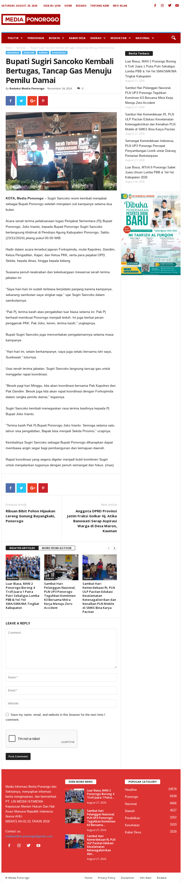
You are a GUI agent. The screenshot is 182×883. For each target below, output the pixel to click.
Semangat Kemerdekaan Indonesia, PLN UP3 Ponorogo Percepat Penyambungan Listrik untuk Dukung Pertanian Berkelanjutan (150, 148)
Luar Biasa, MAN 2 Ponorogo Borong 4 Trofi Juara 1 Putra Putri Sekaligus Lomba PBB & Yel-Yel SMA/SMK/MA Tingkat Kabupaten (22, 595)
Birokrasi (21, 47)
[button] (173, 38)
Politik (13, 38)
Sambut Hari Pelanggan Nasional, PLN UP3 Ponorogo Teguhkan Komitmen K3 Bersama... (101, 818)
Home (68, 5)
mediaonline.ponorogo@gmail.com (29, 836)
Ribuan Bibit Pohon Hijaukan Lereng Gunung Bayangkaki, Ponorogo (30, 516)
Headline (29, 52)
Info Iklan (120, 5)
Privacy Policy (106, 877)
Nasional (143, 38)
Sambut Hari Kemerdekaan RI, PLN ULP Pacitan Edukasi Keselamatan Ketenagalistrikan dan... (101, 845)
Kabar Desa (77, 38)
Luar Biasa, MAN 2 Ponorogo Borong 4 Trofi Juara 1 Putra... (100, 794)
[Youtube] (177, 5)
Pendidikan (35, 38)
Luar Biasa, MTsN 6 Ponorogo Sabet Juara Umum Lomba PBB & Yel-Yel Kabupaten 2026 (150, 172)
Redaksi (81, 5)
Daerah (95, 38)
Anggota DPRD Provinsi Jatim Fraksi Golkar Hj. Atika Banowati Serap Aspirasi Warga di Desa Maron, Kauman (92, 521)
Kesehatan (118, 38)
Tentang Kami (99, 5)
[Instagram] (162, 5)
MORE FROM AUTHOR (57, 548)
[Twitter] (170, 5)
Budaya (54, 38)
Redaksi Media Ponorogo (26, 88)
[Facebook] (155, 5)
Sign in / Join (51, 5)
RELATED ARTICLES (22, 548)
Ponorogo (59, 52)
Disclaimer (127, 877)
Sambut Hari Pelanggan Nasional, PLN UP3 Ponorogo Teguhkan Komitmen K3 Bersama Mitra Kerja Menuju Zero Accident (60, 595)
